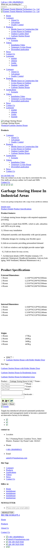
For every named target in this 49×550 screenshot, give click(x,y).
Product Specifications (22, 209)
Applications (11, 38)
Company (10, 18)
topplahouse (11, 491)
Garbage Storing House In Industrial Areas (18, 377)
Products (9, 27)
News (8, 52)
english (14, 58)
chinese (14, 61)
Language (10, 56)
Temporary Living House (21, 47)
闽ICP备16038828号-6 (10, 515)
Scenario (14, 40)
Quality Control (17, 25)
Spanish (14, 65)
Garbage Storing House (20, 36)
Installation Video (18, 45)
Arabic (13, 63)
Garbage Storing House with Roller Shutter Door (25, 360)
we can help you (7, 175)
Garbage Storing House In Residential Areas (18, 373)
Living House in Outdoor (21, 31)
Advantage (15, 22)
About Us (15, 20)
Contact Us (10, 54)
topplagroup (11, 498)
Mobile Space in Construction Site (24, 29)
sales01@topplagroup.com (16, 458)
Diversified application (20, 49)
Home (8, 16)
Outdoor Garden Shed (20, 34)
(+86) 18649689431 (14, 449)
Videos (9, 43)
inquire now (6, 207)
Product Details (7, 209)
